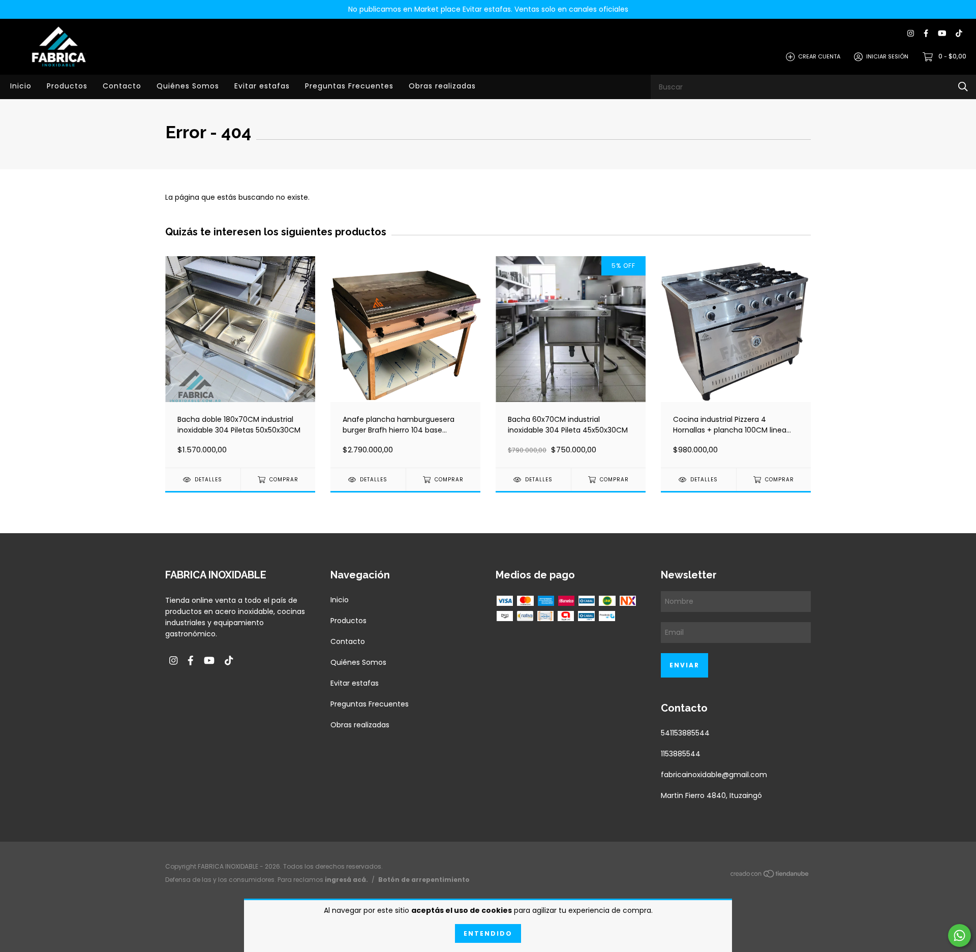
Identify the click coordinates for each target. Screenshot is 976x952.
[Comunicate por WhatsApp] (959, 935)
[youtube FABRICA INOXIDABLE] (942, 33)
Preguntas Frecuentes (349, 86)
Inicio (21, 86)
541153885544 (685, 733)
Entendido (488, 933)
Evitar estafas (262, 86)
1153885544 (680, 754)
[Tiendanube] (770, 875)
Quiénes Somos (188, 86)
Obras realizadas (442, 86)
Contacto (122, 86)
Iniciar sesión (887, 56)
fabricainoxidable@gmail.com (714, 775)
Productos (67, 86)
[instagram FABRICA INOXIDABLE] (910, 33)
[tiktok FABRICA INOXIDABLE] (959, 33)
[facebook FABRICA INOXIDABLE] (926, 33)
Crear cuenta (819, 56)
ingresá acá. (346, 879)
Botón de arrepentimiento (424, 879)
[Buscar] (963, 86)
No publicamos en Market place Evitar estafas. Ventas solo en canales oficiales (488, 9)
